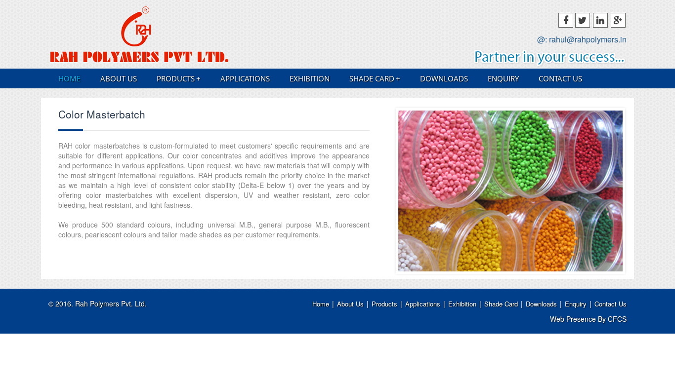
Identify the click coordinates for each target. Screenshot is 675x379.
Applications (245, 78)
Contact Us (560, 78)
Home (69, 78)
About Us (118, 78)
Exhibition (310, 78)
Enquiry (503, 78)
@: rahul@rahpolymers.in (582, 39)
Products (179, 78)
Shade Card (374, 78)
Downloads (444, 78)
